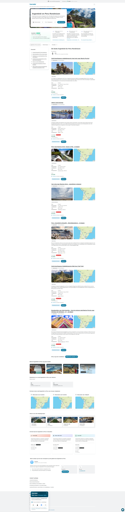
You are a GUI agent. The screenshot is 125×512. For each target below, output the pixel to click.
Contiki (59, 88)
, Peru (64, 128)
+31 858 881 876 (82, 470)
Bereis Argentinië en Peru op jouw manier (40, 54)
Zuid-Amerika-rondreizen (43, 6)
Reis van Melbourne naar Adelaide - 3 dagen (37, 483)
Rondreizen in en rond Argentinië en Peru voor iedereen (40, 57)
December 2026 (56, 444)
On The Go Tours (60, 170)
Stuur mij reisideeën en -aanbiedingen (39, 502)
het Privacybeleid (37, 508)
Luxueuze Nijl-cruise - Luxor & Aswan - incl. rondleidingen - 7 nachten (42, 487)
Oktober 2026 (33, 444)
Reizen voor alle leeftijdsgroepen (38, 61)
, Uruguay (64, 84)
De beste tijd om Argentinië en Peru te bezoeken (39, 64)
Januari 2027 (55, 447)
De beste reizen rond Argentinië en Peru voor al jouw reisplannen (39, 59)
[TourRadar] (33, 4)
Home (30, 6)
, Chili (62, 205)
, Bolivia (60, 205)
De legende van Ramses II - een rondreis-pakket (38, 485)
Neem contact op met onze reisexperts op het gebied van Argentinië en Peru (40, 67)
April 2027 (77, 447)
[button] (73, 94)
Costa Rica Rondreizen (34, 480)
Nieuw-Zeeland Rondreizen (34, 481)
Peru (58, 84)
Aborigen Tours (60, 252)
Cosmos (59, 132)
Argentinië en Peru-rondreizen (51, 6)
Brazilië (59, 128)
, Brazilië (67, 84)
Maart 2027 (77, 444)
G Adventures (60, 209)
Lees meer (68, 38)
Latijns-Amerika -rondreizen (35, 6)
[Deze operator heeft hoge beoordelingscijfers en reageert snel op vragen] (62, 132)
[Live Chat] (122, 509)
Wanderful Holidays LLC (61, 341)
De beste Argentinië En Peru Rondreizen (40, 52)
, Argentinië (61, 84)
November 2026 (33, 447)
